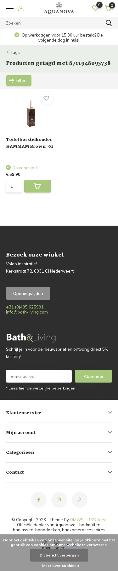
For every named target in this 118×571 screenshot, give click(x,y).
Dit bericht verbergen (59, 555)
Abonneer (94, 376)
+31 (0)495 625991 (25, 306)
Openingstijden (28, 293)
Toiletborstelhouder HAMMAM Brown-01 (29, 143)
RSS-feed (97, 519)
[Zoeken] (109, 23)
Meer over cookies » (60, 565)
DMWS (77, 519)
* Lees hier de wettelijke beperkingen (40, 388)
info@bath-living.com (27, 311)
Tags (15, 52)
